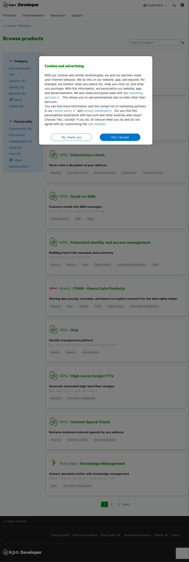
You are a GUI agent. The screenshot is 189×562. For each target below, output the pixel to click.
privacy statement (96, 110)
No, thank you (71, 137)
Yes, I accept (120, 137)
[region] (95, 100)
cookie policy (62, 110)
